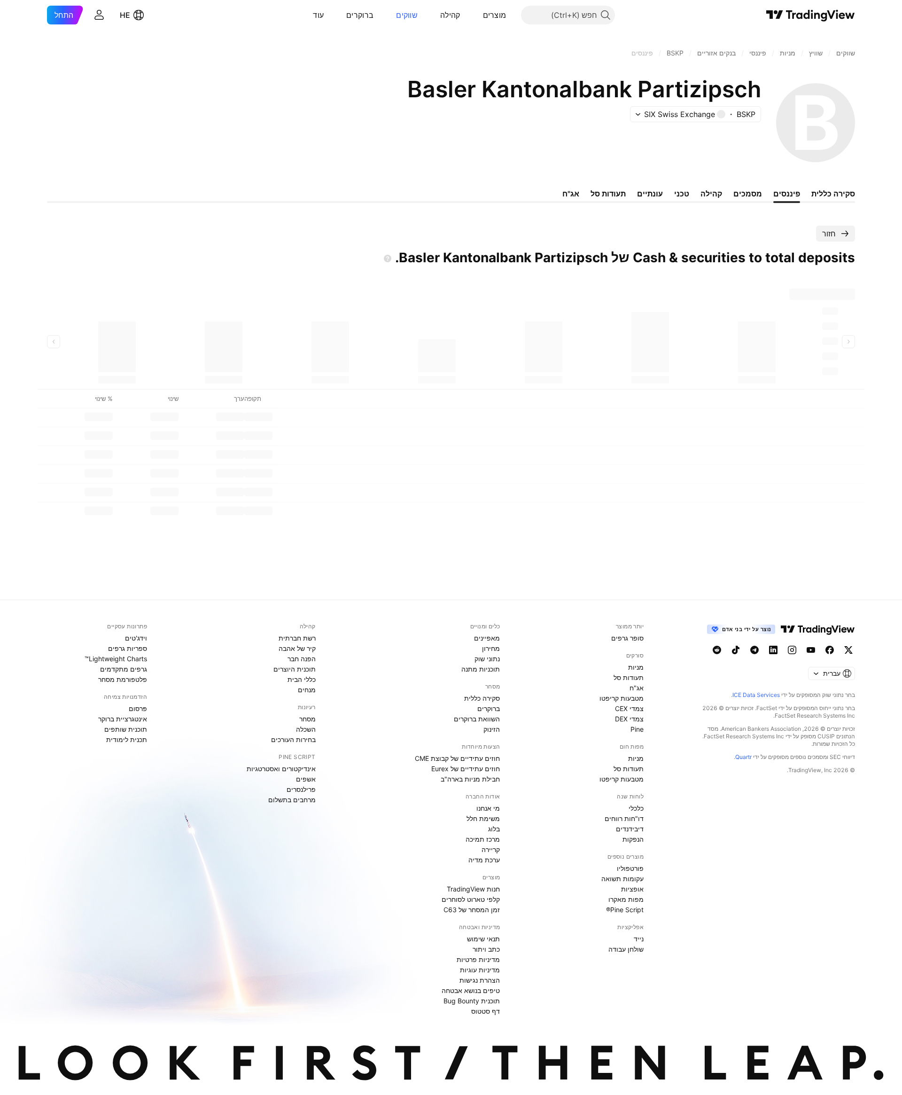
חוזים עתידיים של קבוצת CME (457, 758)
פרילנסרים (301, 789)
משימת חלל (483, 818)
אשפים (306, 779)
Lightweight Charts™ (116, 659)
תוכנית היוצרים (294, 669)
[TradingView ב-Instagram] (792, 650)
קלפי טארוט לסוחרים (471, 899)
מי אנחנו (488, 808)
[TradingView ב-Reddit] (716, 650)
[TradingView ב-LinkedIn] (773, 650)
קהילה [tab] (711, 193)
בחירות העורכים (293, 739)
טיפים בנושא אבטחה (471, 990)
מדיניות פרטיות (478, 959)
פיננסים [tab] (786, 193)
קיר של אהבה (297, 648)
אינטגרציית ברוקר (122, 719)
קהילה (450, 15)
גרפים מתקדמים (123, 669)
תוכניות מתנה (480, 669)
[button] (476, 15)
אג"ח (637, 688)
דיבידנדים (630, 829)
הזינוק (491, 729)
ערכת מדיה (484, 860)
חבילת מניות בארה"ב (470, 779)
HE (125, 15)
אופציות (632, 889)
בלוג (494, 829)
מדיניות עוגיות (480, 970)
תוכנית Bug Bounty (471, 1001)
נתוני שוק (487, 659)
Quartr (743, 756)
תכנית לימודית (126, 739)
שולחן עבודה (626, 949)
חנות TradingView (473, 889)
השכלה (306, 729)
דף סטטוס (485, 1011)
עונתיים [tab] (650, 193)
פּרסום (138, 708)
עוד (318, 15)
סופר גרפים (627, 638)
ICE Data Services (756, 694)
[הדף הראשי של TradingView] (810, 15)
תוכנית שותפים (125, 729)
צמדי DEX (629, 719)
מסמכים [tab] (747, 193)
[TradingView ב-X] (848, 650)
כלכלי (636, 808)
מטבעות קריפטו (621, 698)
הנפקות (633, 839)
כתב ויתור (486, 949)
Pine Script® (625, 910)
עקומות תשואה (622, 879)
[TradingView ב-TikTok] (735, 650)
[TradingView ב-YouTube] (810, 650)
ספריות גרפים (127, 648)
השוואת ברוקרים (477, 719)
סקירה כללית (482, 698)
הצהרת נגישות (479, 980)
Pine (637, 729)
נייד (639, 939)
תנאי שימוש (483, 939)
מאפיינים (487, 638)
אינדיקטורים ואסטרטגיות (281, 769)
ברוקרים (359, 15)
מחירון (491, 648)
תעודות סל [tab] (608, 193)
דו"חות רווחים (624, 818)
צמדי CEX (629, 708)
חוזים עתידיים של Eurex (465, 769)
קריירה (491, 849)
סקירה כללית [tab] (833, 193)
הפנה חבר (302, 659)
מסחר (307, 719)
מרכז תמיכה (483, 839)
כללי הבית (302, 679)
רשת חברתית (297, 638)
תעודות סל (629, 677)
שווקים (407, 15)
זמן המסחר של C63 (471, 910)
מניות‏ (636, 667)
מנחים (307, 690)
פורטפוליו (630, 868)
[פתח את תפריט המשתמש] (99, 15)
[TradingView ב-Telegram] (754, 650)
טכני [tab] (681, 193)
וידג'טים (136, 638)
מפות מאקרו (626, 899)
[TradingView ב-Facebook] (829, 650)
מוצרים (494, 15)
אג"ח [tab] (570, 193)
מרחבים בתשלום (292, 800)
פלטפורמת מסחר (122, 679)
